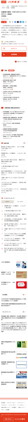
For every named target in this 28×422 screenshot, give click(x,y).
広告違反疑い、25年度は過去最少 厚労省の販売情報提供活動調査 (15, 220)
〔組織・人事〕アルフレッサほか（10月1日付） (13, 177)
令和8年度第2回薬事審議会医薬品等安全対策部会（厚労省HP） (13, 304)
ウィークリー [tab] (20, 201)
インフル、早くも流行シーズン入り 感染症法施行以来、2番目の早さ (13, 189)
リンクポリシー (21, 405)
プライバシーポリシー (11, 402)
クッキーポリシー (12, 405)
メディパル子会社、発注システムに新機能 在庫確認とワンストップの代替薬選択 (15, 234)
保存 (5, 22)
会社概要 (7, 409)
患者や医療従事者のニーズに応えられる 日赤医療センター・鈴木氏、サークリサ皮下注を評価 (13, 172)
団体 (8, 6)
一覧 (23, 143)
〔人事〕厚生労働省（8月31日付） (10, 166)
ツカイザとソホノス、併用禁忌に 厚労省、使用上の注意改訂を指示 (13, 183)
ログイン (14, 48)
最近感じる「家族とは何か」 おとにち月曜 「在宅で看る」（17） (13, 147)
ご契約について (21, 407)
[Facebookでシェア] (15, 22)
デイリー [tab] (8, 201)
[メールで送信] (10, 22)
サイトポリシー (4, 405)
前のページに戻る (22, 61)
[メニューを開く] (25, 2)
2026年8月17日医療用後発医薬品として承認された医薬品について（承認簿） (13, 299)
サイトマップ (20, 402)
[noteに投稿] (26, 22)
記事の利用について (5, 407)
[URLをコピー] (13, 22)
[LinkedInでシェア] (20, 22)
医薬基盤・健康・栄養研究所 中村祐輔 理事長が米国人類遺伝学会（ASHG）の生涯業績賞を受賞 (14, 318)
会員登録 (3, 1)
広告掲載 (14, 407)
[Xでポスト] (18, 22)
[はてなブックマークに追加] (23, 22)
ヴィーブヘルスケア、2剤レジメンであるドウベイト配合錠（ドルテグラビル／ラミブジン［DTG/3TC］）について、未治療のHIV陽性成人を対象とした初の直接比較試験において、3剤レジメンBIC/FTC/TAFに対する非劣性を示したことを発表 (14, 327)
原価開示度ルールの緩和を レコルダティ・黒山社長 (13, 154)
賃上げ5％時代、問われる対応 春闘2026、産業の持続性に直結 (13, 160)
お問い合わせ (8, 419)
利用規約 (3, 402)
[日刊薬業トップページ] (14, 2)
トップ (3, 6)
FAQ (2, 409)
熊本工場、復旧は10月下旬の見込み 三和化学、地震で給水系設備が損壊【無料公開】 (15, 250)
